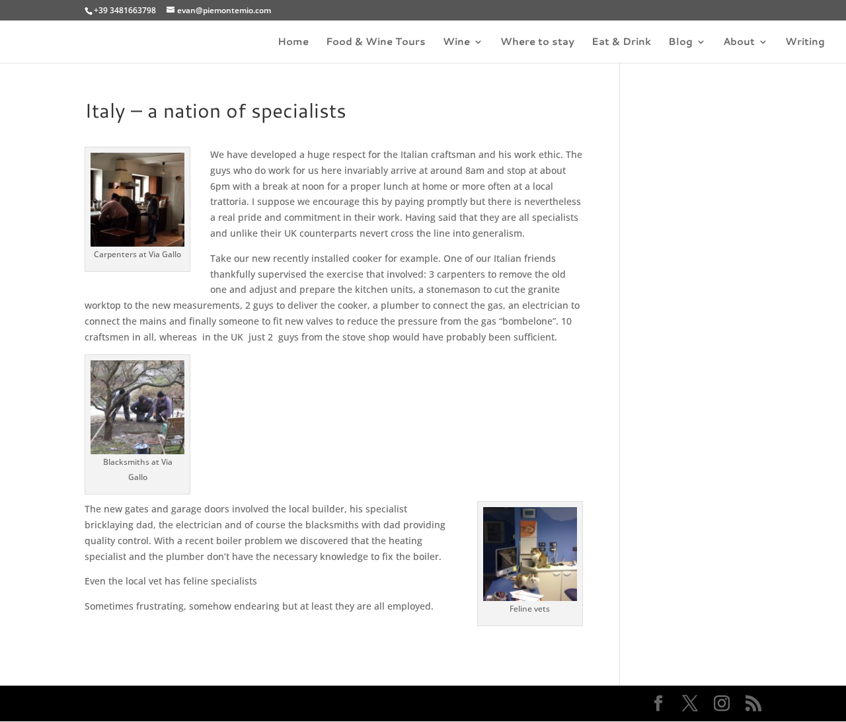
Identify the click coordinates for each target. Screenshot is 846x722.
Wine (456, 42)
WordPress (304, 703)
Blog (680, 42)
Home (293, 42)
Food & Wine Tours (376, 42)
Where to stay (537, 42)
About (739, 42)
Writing (805, 42)
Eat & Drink (621, 42)
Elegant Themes (178, 703)
